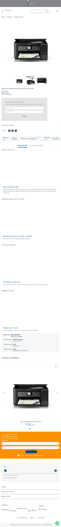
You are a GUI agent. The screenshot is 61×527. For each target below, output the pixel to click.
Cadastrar (31, 451)
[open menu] (3, 11)
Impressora (9, 17)
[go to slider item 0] (19, 81)
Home (3, 17)
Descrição (22, 145)
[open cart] (57, 11)
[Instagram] (55, 470)
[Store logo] (14, 11)
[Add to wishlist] (57, 366)
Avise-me (24, 116)
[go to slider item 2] (42, 81)
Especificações (36, 145)
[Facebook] (5, 470)
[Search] (47, 11)
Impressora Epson (18, 17)
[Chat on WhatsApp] (57, 523)
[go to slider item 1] (31, 81)
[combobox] (38, 11)
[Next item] (57, 393)
